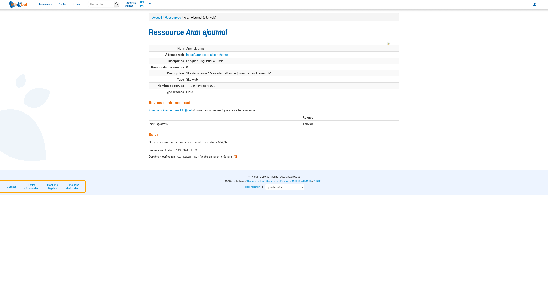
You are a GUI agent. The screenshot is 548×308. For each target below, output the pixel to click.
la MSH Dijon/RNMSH (300, 180)
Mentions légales (52, 186)
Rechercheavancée (130, 4)
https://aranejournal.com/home (207, 54)
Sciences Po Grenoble (277, 180)
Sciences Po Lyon (256, 180)
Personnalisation (252, 186)
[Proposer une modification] (389, 43)
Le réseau (44, 4)
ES (142, 6)
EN (142, 2)
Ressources (173, 17)
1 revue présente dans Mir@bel (170, 110)
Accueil (157, 17)
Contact (11, 186)
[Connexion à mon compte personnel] (534, 4)
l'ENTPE (318, 180)
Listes (76, 4)
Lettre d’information (31, 186)
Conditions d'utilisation (72, 186)
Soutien (63, 4)
